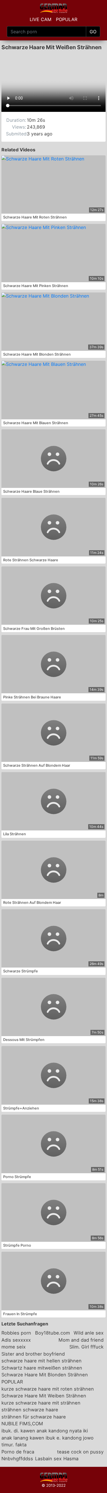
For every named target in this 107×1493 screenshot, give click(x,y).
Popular (66, 19)
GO (93, 31)
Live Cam (40, 19)
